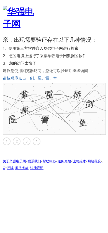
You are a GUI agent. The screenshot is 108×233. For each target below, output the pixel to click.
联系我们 (34, 161)
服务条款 (22, 168)
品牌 (10, 168)
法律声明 (36, 168)
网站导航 (94, 161)
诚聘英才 (79, 161)
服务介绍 (64, 161)
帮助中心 (49, 161)
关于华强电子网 (14, 161)
